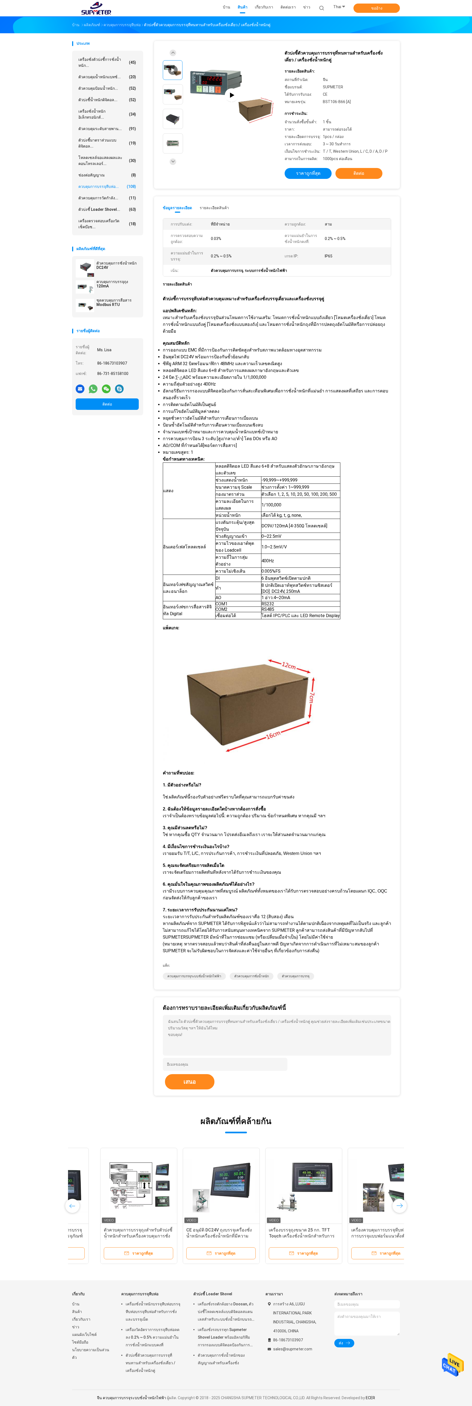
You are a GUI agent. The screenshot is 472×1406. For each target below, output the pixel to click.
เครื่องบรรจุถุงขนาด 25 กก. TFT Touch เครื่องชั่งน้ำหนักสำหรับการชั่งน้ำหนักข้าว (273, 1236)
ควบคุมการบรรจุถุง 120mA (112, 284)
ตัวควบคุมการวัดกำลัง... (107, 198)
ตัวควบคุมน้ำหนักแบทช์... (107, 77)
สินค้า (77, 1311)
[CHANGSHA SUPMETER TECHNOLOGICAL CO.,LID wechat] (106, 388)
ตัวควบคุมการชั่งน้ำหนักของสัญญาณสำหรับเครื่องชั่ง (221, 1359)
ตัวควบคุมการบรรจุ (295, 976)
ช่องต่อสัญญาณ (107, 175)
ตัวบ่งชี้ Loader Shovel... (107, 209)
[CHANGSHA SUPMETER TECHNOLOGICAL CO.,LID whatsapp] (93, 388)
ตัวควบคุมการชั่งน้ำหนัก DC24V (116, 265)
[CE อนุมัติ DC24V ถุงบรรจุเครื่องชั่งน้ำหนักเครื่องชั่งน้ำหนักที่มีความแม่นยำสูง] (193, 1186)
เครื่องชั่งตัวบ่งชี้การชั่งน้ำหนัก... (107, 62)
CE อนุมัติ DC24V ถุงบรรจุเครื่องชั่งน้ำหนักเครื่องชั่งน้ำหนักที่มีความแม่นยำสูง (191, 1236)
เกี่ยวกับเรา (81, 1319)
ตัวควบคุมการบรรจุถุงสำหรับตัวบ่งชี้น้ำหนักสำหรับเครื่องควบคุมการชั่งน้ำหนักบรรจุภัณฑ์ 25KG (110, 1236)
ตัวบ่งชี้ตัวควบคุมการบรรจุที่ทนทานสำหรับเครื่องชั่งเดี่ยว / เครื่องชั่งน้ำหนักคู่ (150, 1363)
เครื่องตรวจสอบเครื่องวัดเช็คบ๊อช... (107, 224)
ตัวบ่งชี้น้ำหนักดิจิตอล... (107, 100)
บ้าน (75, 1304)
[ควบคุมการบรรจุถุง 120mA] (85, 287)
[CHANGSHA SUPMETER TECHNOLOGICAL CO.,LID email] (80, 388)
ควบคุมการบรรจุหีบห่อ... (107, 186)
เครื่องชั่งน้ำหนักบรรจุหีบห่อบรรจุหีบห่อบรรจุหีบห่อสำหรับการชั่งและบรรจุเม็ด (153, 1311)
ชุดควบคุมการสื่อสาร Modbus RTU (114, 302)
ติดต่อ (107, 404)
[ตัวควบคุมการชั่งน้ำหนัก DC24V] (85, 268)
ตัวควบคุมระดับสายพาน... (107, 129)
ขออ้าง (376, 8)
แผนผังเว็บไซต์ (84, 1334)
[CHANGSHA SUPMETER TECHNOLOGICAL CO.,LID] (96, 8)
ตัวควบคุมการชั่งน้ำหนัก (251, 976)
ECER (370, 1398)
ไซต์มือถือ (80, 1342)
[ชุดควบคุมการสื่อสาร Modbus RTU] (85, 305)
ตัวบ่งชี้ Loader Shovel (212, 1294)
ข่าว (75, 1327)
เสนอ (190, 1081)
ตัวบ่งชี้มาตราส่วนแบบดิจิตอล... (107, 143)
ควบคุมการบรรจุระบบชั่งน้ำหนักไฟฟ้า (194, 976)
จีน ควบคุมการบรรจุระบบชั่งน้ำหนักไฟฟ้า (131, 1398)
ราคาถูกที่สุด (308, 173)
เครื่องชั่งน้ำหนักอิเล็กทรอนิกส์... (107, 114)
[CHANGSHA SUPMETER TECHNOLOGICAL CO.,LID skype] (119, 388)
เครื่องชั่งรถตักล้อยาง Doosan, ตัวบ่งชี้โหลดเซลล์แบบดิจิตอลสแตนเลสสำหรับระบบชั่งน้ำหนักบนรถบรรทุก (225, 1312)
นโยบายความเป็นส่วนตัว (90, 1354)
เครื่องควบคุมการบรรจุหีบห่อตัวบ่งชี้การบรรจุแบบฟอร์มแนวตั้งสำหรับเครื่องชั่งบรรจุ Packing (357, 1236)
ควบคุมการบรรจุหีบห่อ (139, 1294)
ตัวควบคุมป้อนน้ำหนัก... (107, 88)
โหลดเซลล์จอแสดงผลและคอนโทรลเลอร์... (107, 160)
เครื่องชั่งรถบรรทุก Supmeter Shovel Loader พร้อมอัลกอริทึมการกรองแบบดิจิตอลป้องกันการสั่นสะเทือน (224, 1338)
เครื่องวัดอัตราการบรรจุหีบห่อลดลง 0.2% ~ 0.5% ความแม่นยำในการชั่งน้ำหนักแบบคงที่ (152, 1337)
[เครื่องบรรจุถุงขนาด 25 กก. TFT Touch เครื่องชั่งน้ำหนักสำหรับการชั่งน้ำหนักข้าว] (275, 1186)
